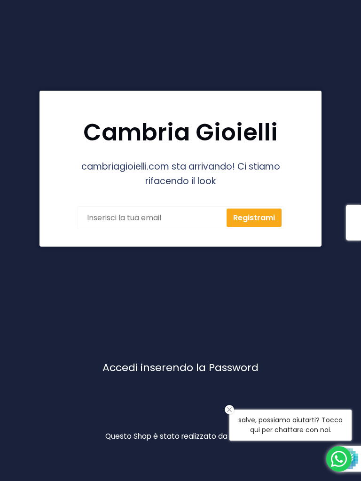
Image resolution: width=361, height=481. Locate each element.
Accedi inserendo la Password (180, 367)
